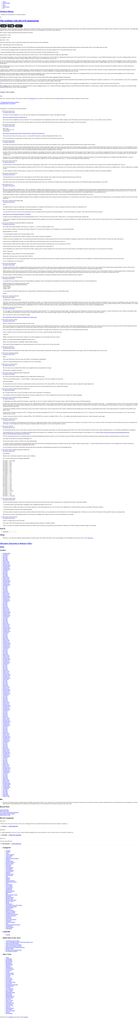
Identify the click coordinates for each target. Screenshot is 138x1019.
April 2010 (5, 778)
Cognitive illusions (10, 854)
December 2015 (6, 689)
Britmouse (8, 966)
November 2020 (6, 613)
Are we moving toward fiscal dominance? (9, 812)
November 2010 (6, 769)
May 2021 (5, 605)
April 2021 (5, 606)
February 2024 (6, 562)
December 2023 (6, 565)
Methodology (9, 892)
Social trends (9, 918)
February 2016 (6, 687)
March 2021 (5, 607)
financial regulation (10, 862)
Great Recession (9, 871)
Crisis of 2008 (9, 855)
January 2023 (6, 579)
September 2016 (6, 678)
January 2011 (6, 766)
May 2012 (5, 745)
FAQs (4, 5)
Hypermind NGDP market (12, 984)
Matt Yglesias (9, 993)
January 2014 (6, 719)
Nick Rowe (8, 999)
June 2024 (5, 557)
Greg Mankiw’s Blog (10, 982)
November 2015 (6, 691)
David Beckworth (10, 969)
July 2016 (5, 680)
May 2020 (5, 620)
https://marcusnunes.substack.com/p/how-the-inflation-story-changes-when (20, 317)
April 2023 (5, 575)
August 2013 (6, 726)
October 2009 (6, 785)
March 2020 (5, 623)
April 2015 (5, 700)
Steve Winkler (9, 1009)
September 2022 (6, 584)
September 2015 (6, 693)
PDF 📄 (11, 26)
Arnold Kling (9, 958)
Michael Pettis (9, 995)
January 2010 (6, 782)
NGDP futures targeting (11, 906)
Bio (4, 4)
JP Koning (8, 987)
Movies (7, 902)
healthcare (8, 872)
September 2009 (6, 787)
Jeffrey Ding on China (5, 815)
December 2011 (6, 752)
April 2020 (5, 622)
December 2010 (6, 767)
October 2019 (6, 630)
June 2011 (5, 759)
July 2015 (5, 696)
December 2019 (6, 627)
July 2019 (5, 633)
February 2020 (6, 624)
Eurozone (8, 859)
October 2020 (6, 614)
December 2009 (6, 783)
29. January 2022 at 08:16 (9, 374)
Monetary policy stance (11, 900)
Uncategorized (32, 98)
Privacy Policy (6, 7)
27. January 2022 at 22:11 (9, 142)
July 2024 (5, 555)
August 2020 (6, 617)
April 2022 (5, 591)
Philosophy (8, 909)
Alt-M (7, 957)
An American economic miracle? (7, 813)
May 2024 (5, 558)
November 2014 (6, 706)
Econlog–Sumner (10, 973)
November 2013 (6, 722)
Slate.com (8, 1006)
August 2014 (6, 710)
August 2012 (6, 741)
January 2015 (6, 704)
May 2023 (5, 574)
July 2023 (5, 571)
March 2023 (5, 576)
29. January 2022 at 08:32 (9, 390)
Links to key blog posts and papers (13, 946)
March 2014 (5, 717)
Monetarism (8, 896)
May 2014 (5, 714)
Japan (7, 883)
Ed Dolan (8, 976)
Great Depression (10, 870)
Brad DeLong (9, 965)
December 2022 (6, 580)
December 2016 (6, 674)
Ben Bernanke (9, 961)
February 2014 (6, 718)
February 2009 (6, 796)
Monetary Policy (9, 898)
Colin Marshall (9, 967)
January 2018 (6, 657)
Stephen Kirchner (10, 1008)
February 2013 (6, 733)
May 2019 (5, 636)
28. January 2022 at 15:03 (9, 365)
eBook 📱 (18, 26)
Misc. (7, 893)
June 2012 (5, 744)
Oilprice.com (9, 1001)
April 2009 (5, 793)
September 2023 (6, 568)
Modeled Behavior (10, 996)
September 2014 (6, 709)
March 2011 (5, 763)
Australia (8, 852)
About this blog (6, 3)
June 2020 (5, 619)
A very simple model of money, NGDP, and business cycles (19, 942)
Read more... (91, 538)
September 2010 (6, 771)
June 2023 (5, 572)
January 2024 (6, 563)
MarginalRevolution (10, 992)
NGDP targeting (9, 907)
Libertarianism (9, 888)
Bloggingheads (9, 964)
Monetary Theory (10, 901)
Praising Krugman (10, 910)
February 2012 (6, 749)
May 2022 (5, 589)
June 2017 (5, 666)
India (7, 876)
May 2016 (5, 683)
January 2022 (6, 594)
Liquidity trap (9, 889)
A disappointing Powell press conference (10, 102)
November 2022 (6, 581)
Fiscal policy (9, 865)
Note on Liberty (9, 1000)
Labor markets (9, 885)
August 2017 (6, 663)
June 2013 (5, 728)
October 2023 (6, 567)
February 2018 (6, 656)
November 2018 (6, 644)
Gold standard (9, 868)
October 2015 (6, 692)
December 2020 (6, 611)
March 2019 (5, 639)
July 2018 (5, 649)
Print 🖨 (3, 26)
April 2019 (5, 637)
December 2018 (6, 643)
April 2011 (5, 762)
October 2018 (6, 645)
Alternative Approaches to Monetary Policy (16, 543)
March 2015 (5, 701)
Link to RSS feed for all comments (13, 944)
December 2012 (6, 736)
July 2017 (5, 665)
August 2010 (6, 772)
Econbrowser (9, 970)
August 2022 (6, 585)
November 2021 (6, 597)
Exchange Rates (9, 861)
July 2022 (5, 587)
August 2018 (6, 648)
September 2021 (6, 600)
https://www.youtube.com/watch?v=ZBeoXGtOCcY (15, 117)
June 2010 (5, 775)
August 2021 (6, 601)
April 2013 (5, 731)
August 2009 (6, 788)
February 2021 (6, 609)
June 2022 (5, 588)
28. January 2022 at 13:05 (9, 354)
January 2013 (6, 735)
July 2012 (5, 743)
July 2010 (5, 774)
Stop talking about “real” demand (7, 103)
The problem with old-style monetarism (19, 20)
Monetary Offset (9, 948)
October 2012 (6, 739)
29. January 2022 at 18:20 (9, 518)
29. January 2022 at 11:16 (9, 420)
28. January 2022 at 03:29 (9, 202)
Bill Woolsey (9, 962)
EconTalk (8, 975)
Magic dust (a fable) (4, 811)
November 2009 (6, 784)
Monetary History (10, 897)
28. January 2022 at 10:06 (9, 321)
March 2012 (5, 748)
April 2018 (5, 653)
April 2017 (5, 669)
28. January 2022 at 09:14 (9, 308)
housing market (9, 875)
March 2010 (5, 779)
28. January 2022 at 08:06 (9, 297)
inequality (8, 878)
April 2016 (5, 684)
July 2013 (5, 727)
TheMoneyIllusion (7, 11)
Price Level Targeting (11, 911)
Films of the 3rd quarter (15, 835)
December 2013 (6, 720)
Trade (7, 923)
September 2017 (6, 662)
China (7, 853)
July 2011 (5, 758)
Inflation (8, 879)
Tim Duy (8, 1012)
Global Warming (9, 867)
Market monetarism (10, 891)
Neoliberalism (9, 904)
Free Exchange (9, 979)
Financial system (9, 863)
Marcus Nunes (9, 991)
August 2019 (6, 632)
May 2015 (5, 698)
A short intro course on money (12, 940)
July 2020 (5, 618)
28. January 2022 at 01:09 (9, 174)
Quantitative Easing (10, 913)
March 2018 (5, 654)
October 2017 (6, 661)
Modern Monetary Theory (12, 894)
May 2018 (5, 652)
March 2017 (5, 670)
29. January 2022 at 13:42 (9, 451)
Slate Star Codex (9, 1005)
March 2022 (5, 592)
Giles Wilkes (9, 980)
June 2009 (5, 791)
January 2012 (6, 750)
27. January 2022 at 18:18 (9, 112)
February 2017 (6, 671)
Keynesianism (9, 884)
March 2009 (5, 795)
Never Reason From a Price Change (14, 905)
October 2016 (6, 676)
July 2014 (5, 711)
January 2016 (6, 688)
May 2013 (5, 730)
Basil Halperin (9, 960)
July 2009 (5, 789)
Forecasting (8, 866)
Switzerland (8, 920)
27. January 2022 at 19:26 (9, 126)
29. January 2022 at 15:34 (9, 499)
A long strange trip (4, 809)
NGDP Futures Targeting (11, 951)
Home (4, 1)
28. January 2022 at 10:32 (9, 348)
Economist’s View (10, 974)
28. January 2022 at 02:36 (9, 185)
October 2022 (6, 583)
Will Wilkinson (9, 1013)
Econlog (8, 971)
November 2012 (6, 737)
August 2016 (6, 679)
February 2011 (6, 765)
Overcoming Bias (10, 1002)
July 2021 (5, 602)
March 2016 (5, 685)
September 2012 (6, 740)
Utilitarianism (9, 928)
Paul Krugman (9, 1004)
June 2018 (5, 650)
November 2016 (6, 675)
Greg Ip (5, 85)
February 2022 (6, 593)
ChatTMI (8, 934)
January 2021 (6, 610)
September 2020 (6, 615)
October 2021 (6, 598)
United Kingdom (9, 927)
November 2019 (6, 628)
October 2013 (6, 723)
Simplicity (26, 1017)
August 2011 (6, 757)
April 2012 (5, 746)
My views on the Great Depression (14, 950)
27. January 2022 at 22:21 (9, 162)
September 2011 (6, 756)
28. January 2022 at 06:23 (9, 224)
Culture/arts (8, 857)
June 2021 (5, 604)
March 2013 (5, 732)
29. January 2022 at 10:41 (9, 398)
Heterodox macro (10, 874)
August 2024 (6, 554)
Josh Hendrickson (10, 986)
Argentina (8, 850)
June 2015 (5, 697)
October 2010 (6, 770)
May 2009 (5, 792)
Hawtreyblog (9, 983)
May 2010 (5, 776)
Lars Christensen (9, 989)
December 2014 (6, 705)
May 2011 (5, 761)
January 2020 (6, 626)
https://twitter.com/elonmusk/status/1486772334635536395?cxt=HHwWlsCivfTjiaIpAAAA (24, 133)
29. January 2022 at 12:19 (9, 427)
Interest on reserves (10, 880)
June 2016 (5, 682)
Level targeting (9, 887)
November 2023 (6, 566)
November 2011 (6, 753)
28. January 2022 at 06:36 (9, 264)
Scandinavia (8, 917)
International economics (11, 881)
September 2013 (6, 724)
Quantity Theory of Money (12, 914)
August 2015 (6, 695)
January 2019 (6, 641)
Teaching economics (10, 922)
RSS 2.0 (63, 98)
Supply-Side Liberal (10, 1010)
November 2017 (6, 659)
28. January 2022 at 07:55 (9, 278)
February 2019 (6, 640)
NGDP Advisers (9, 997)
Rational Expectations (11, 915)
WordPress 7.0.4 (12, 1017)
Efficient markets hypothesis (12, 858)
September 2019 (6, 631)
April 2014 (5, 715)
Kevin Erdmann (9, 988)
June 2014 (5, 713)
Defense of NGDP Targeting (12, 943)
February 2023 (6, 578)
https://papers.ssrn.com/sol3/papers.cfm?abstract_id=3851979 (17, 214)
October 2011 (6, 754)
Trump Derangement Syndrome (13, 924)
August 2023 (6, 570)
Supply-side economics (11, 919)
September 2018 (6, 646)
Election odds (9, 978)
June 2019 (5, 635)
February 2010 (6, 780)
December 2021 (6, 596)
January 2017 (6, 672)
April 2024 (5, 559)
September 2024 (6, 553)
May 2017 (5, 667)
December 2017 (6, 658)
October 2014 (6, 707)
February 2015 (6, 702)
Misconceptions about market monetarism (15, 947)
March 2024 (5, 561)
